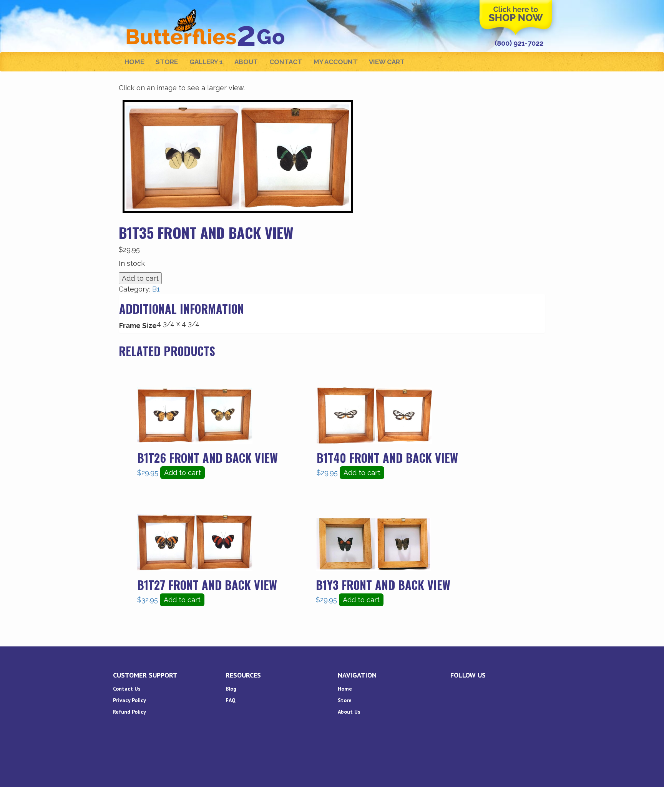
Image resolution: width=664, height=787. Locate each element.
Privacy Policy (129, 700)
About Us (349, 711)
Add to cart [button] (182, 473)
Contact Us (127, 688)
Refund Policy (129, 711)
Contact (285, 62)
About (246, 62)
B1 (156, 289)
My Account (335, 62)
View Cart (387, 62)
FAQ (231, 700)
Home (134, 62)
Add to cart (140, 278)
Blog (231, 688)
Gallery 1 (206, 62)
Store (167, 62)
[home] (206, 9)
